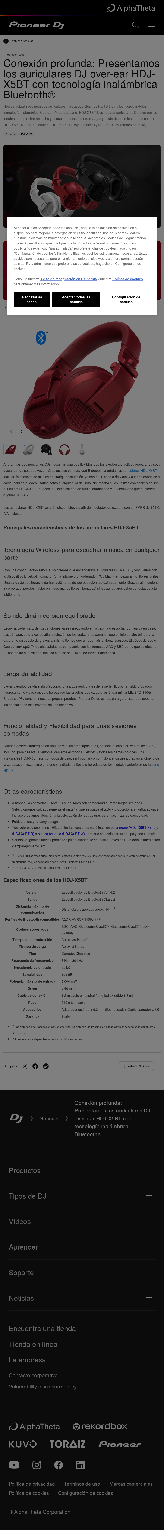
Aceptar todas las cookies (76, 299)
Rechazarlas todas (32, 299)
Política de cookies (127, 278)
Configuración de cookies (126, 299)
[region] (82, 266)
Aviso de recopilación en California (68, 278)
